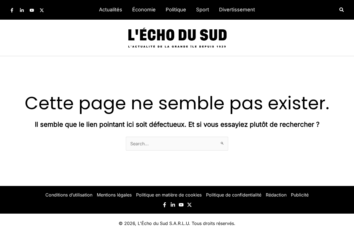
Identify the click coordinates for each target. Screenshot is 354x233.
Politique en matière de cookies (169, 195)
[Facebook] (12, 10)
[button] (341, 9)
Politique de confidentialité (233, 195)
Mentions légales (114, 195)
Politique (176, 9)
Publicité (300, 195)
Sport (202, 9)
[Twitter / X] (42, 10)
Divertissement (237, 9)
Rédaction (276, 195)
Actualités (110, 9)
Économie (144, 9)
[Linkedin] (22, 10)
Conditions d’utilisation (68, 195)
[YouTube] (32, 10)
